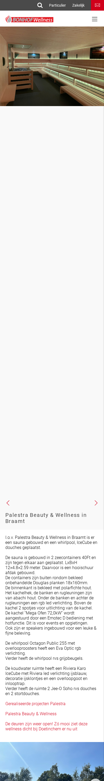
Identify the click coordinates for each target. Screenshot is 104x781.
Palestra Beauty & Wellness (31, 713)
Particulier (57, 5)
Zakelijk (78, 5)
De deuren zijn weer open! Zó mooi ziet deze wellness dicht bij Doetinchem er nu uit (46, 726)
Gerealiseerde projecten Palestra (35, 703)
